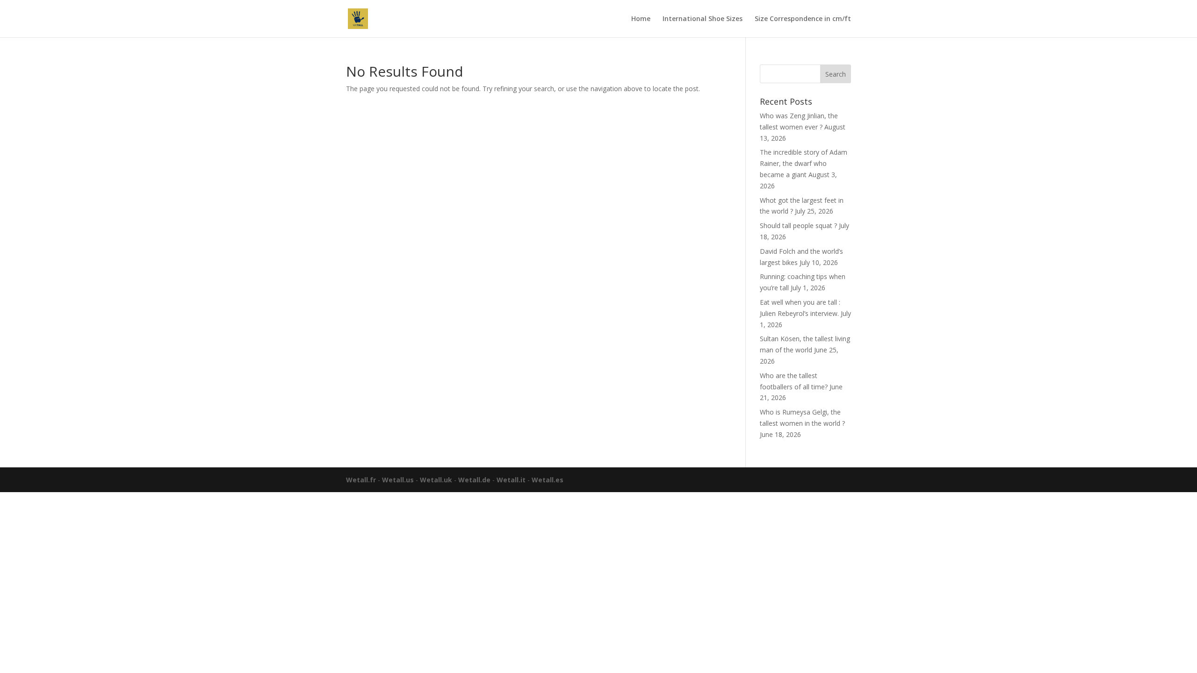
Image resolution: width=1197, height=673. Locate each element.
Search (835, 74)
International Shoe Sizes (703, 19)
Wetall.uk (436, 479)
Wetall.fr (361, 479)
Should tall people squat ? (798, 225)
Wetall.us (398, 479)
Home (640, 19)
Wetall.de (474, 479)
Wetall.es (547, 479)
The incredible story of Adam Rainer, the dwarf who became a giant (803, 163)
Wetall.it (511, 479)
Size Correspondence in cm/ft (803, 19)
